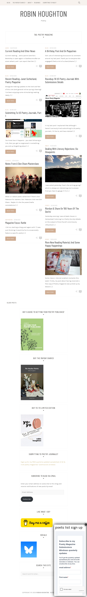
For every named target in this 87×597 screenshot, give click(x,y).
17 (80, 66)
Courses (8, 160)
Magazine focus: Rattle (15, 222)
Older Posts (11, 303)
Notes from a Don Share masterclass (22, 163)
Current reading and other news (20, 51)
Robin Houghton (43, 13)
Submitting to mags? (49, 3)
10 (80, 136)
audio (7, 48)
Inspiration (8, 220)
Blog (8, 3)
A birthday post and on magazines (60, 51)
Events (47, 205)
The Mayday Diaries (19, 3)
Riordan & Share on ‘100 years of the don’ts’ (62, 210)
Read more (10, 67)
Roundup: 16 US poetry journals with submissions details (62, 80)
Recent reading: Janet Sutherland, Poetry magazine (21, 80)
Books (47, 239)
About (30, 3)
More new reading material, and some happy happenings (62, 244)
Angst (47, 146)
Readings (37, 3)
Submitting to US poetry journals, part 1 (23, 114)
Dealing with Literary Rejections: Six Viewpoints (61, 150)
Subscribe (27, 499)
